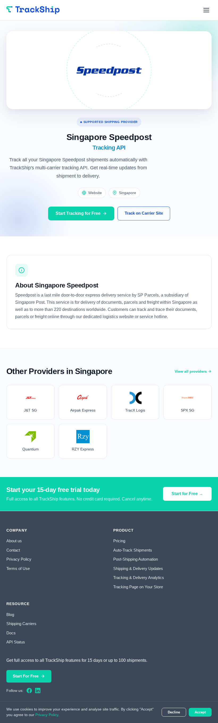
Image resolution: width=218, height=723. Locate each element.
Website (95, 193)
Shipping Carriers (21, 623)
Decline (174, 712)
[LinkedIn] (37, 690)
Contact (13, 550)
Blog (10, 614)
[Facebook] (29, 690)
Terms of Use (18, 568)
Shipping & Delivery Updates (138, 568)
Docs (11, 633)
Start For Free (26, 676)
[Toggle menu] (206, 10)
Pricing (119, 541)
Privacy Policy (18, 559)
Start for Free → (187, 493)
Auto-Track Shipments (132, 550)
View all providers (191, 371)
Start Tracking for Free (78, 213)
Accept (200, 712)
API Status (15, 642)
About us (14, 541)
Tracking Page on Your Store (138, 587)
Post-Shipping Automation (135, 559)
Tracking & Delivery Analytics (138, 577)
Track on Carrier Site (144, 213)
